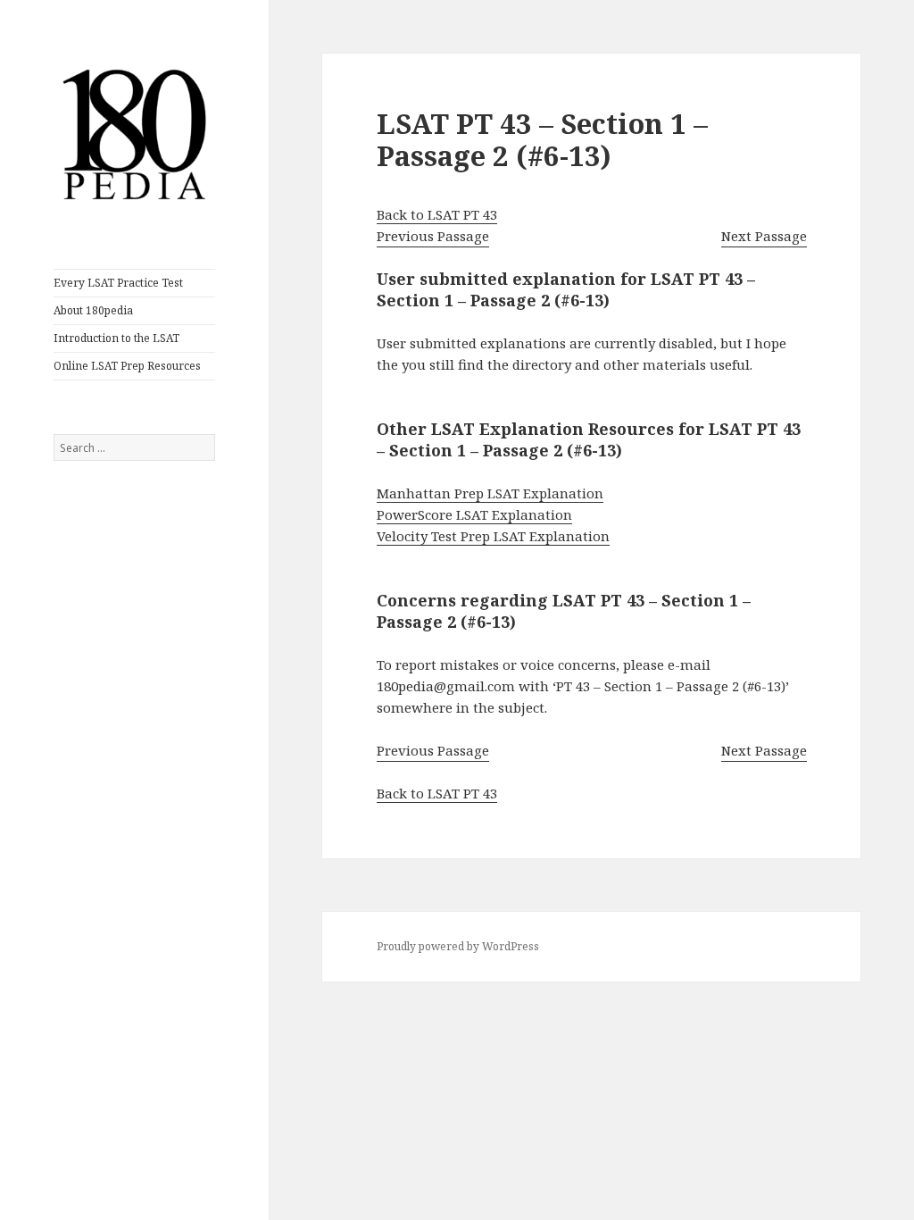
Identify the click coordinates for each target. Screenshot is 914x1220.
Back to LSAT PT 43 (437, 214)
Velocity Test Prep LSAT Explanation (493, 536)
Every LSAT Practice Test (118, 282)
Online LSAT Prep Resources (127, 365)
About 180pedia (93, 310)
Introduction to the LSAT (116, 338)
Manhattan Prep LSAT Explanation (490, 493)
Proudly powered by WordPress (458, 946)
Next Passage (764, 236)
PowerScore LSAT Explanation (474, 514)
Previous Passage (433, 236)
